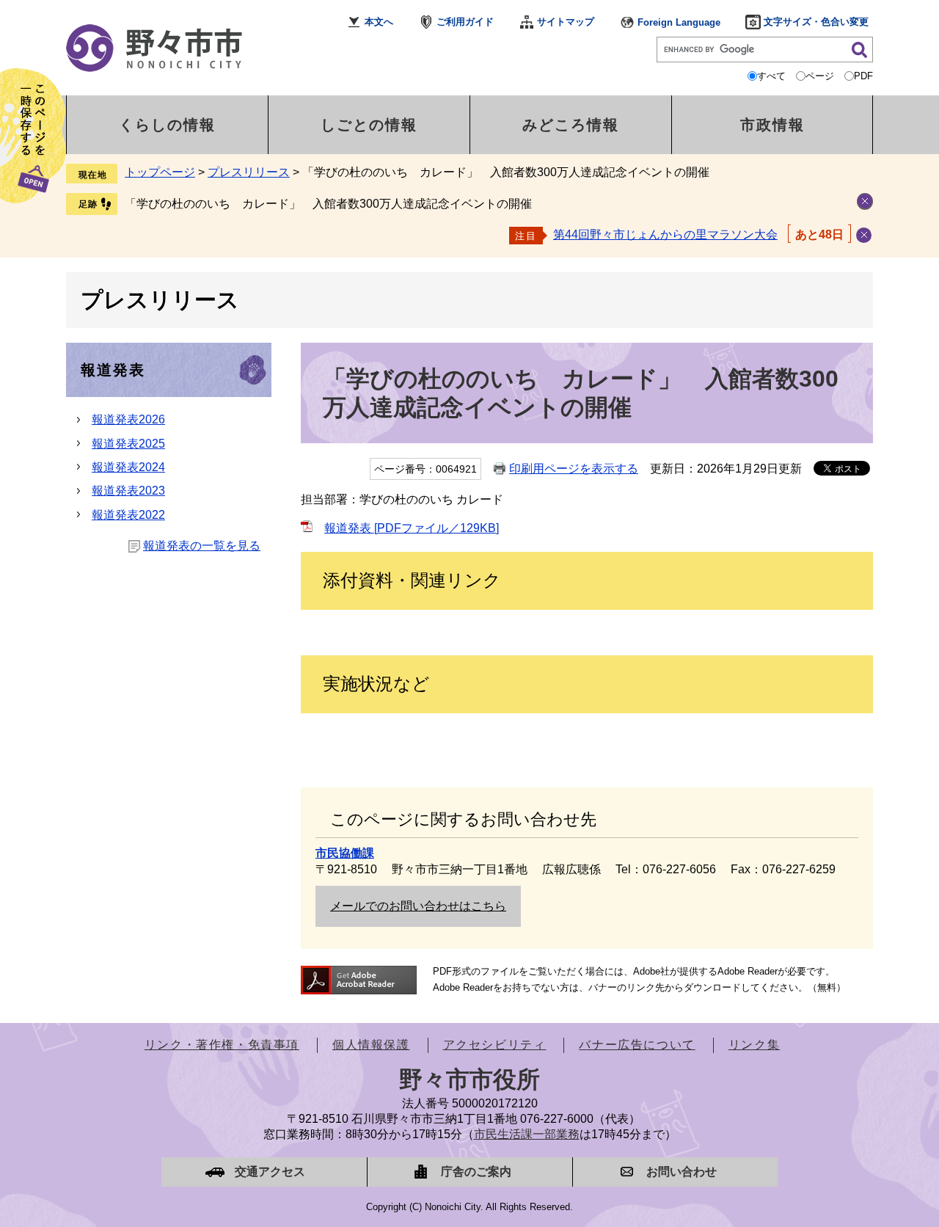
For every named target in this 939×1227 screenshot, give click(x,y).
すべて (771, 76)
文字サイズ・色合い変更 (816, 21)
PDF (863, 76)
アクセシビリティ (495, 1044)
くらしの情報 (167, 125)
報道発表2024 (128, 467)
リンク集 (754, 1044)
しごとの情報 (369, 125)
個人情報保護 (371, 1044)
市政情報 (772, 125)
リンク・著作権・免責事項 (222, 1044)
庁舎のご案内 (476, 1171)
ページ (819, 76)
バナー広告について (637, 1044)
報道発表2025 (128, 443)
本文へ (379, 21)
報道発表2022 (128, 515)
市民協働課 (344, 853)
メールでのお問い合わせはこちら (418, 906)
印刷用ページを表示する (573, 468)
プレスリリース (249, 172)
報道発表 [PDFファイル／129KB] (411, 528)
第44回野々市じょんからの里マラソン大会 (665, 234)
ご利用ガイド (465, 21)
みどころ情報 (570, 125)
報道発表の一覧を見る (201, 545)
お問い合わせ (681, 1171)
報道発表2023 (128, 490)
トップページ (160, 172)
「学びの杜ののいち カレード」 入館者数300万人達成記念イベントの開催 (328, 203)
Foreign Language (678, 22)
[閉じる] (864, 235)
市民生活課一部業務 (527, 1134)
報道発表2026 (128, 419)
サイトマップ (565, 21)
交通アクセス (270, 1171)
